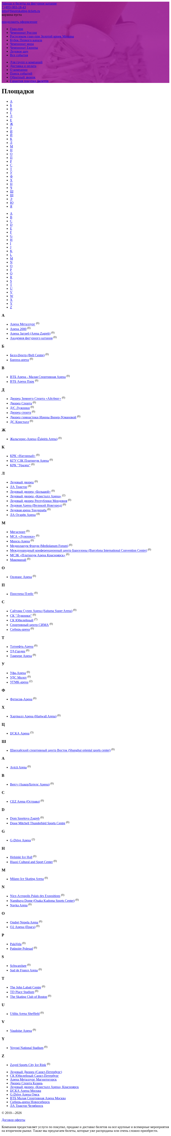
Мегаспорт (17, 532)
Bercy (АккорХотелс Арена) (30, 784)
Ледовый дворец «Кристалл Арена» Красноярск (44, 1087)
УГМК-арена (19, 682)
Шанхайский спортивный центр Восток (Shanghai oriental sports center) (60, 750)
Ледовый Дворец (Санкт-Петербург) (36, 1072)
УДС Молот (18, 677)
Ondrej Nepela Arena (24, 922)
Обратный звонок (22, 77)
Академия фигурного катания (31, 338)
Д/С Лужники (20, 408)
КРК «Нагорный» (22, 456)
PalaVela (15, 944)
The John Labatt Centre (25, 987)
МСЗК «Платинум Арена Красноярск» (37, 555)
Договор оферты (13, 1120)
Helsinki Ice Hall (21, 857)
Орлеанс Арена (21, 577)
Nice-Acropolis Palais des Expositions (35, 896)
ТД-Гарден (17, 651)
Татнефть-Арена (21, 646)
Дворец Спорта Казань (26, 1083)
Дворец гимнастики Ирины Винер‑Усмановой (43, 417)
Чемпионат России (23, 32)
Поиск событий (21, 73)
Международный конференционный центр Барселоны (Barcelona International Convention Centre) (78, 550)
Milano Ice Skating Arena (27, 879)
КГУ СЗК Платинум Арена (29, 460)
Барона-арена (19, 360)
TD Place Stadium (22, 992)
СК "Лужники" (21, 615)
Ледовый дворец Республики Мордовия (38, 501)
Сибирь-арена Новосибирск (30, 1102)
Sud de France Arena (24, 970)
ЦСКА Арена (19, 733)
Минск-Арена (20, 541)
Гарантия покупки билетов (29, 81)
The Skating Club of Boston (28, 996)
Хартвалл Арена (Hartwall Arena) (33, 716)
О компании (19, 69)
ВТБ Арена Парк (22, 381)
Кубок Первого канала (26, 40)
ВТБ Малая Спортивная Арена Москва (38, 1098)
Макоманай (18, 560)
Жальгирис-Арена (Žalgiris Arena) (34, 439)
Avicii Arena (18, 767)
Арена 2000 (18, 329)
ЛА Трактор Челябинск (26, 1105)
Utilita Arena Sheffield (25, 1014)
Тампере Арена (21, 656)
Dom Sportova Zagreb (25, 818)
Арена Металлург (22, 324)
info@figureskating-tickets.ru (21, 11)
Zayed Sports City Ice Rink (28, 1065)
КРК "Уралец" (20, 465)
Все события (19, 55)
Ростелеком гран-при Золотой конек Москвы (42, 36)
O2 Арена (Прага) (22, 927)
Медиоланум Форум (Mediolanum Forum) (39, 546)
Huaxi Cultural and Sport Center (31, 862)
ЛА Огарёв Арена (23, 515)
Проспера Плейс (22, 594)
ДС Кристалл (19, 422)
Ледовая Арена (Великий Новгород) (36, 505)
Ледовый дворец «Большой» (30, 491)
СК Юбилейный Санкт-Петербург (34, 1075)
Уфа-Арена (18, 673)
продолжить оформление (19, 22)
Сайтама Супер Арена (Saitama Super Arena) (41, 611)
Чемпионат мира (22, 44)
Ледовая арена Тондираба (28, 510)
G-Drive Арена (20, 840)
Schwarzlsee (18, 965)
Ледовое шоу (19, 51)
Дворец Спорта (21, 403)
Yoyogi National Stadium (26, 1048)
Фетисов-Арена (21, 699)
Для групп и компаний (26, 62)
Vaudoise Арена (21, 1030)
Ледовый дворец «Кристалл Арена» (35, 496)
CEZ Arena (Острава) (25, 801)
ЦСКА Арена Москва (25, 1090)
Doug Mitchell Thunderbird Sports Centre (37, 823)
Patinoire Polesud (21, 948)
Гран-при (16, 29)
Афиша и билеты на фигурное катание (29, 3)
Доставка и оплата (23, 66)
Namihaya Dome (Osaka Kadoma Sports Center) (42, 900)
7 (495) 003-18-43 (14, 7)
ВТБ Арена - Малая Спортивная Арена (38, 377)
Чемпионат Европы (24, 47)
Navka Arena (19, 905)
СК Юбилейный (21, 620)
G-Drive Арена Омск (24, 1094)
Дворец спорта (20, 412)
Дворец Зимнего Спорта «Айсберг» (35, 398)
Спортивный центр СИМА (29, 625)
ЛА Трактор (18, 487)
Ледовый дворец (22, 482)
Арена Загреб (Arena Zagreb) (30, 333)
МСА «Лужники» (22, 536)
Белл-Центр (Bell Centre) (27, 355)
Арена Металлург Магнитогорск (33, 1079)
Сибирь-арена (20, 629)
